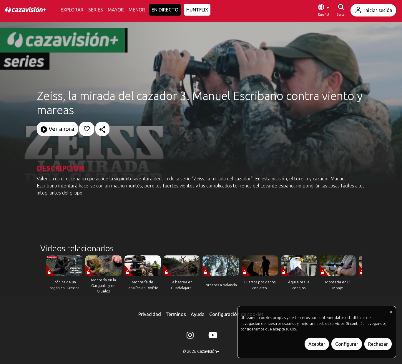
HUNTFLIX (197, 9)
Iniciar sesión (378, 10)
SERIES (95, 9)
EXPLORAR (72, 9)
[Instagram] (190, 336)
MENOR (137, 9)
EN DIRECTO (165, 9)
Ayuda (198, 314)
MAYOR (116, 9)
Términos (176, 314)
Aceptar (316, 344)
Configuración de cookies (236, 314)
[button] (323, 10)
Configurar (346, 344)
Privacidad (149, 314)
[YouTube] (212, 336)
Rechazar (378, 344)
